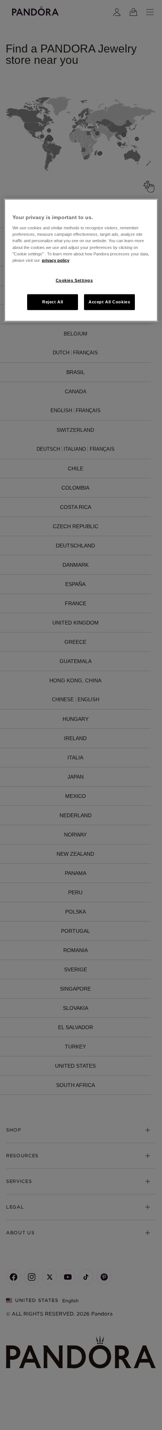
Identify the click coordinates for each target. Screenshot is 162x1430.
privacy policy (55, 260)
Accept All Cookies (109, 301)
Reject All (52, 301)
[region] (81, 260)
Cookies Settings (74, 280)
